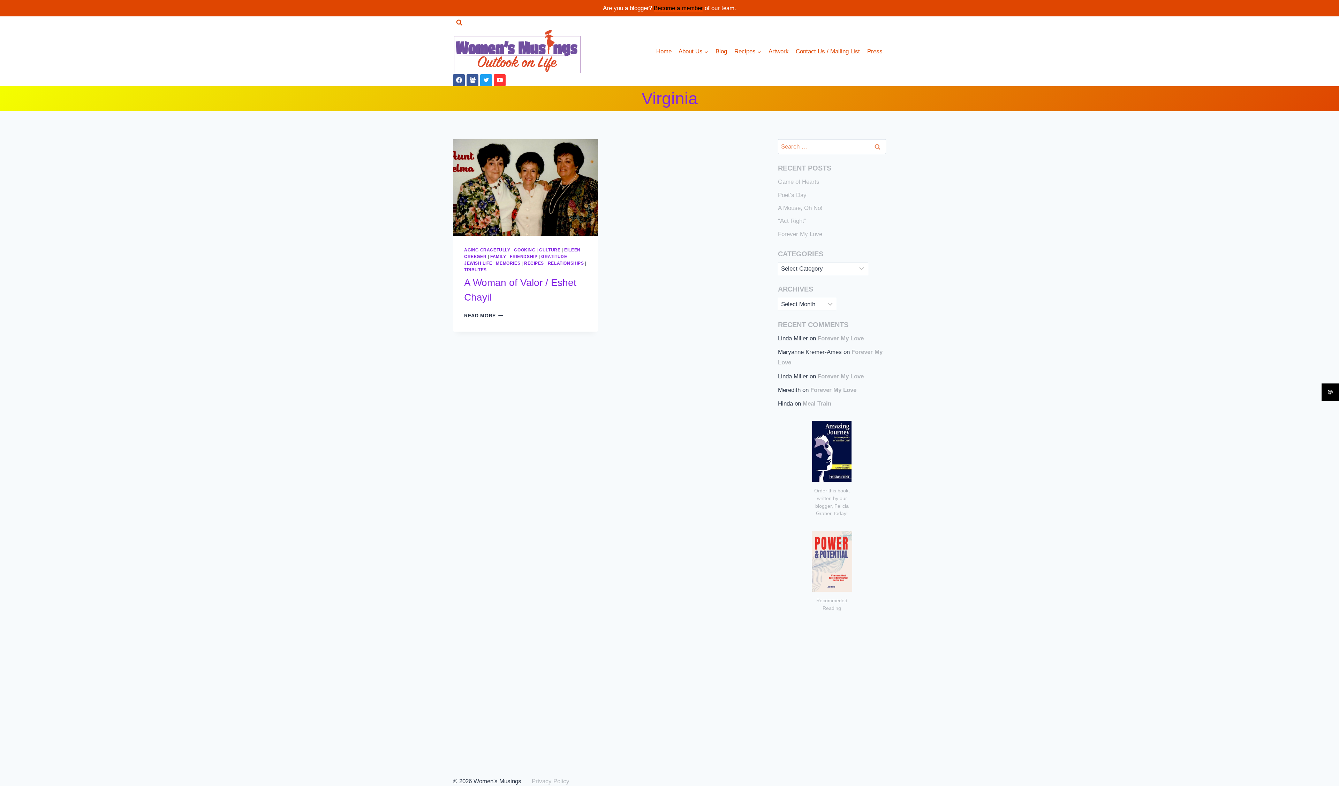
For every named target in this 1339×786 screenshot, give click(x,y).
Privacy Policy (550, 781)
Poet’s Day (792, 195)
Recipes (534, 263)
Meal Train (817, 403)
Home (664, 51)
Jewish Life (478, 263)
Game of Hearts (798, 182)
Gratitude (554, 256)
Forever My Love (800, 234)
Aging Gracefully (487, 250)
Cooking (524, 250)
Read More (483, 315)
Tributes (475, 269)
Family (498, 256)
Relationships (566, 263)
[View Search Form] (459, 22)
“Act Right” (792, 221)
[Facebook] (459, 80)
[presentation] (525, 187)
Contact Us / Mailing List (828, 51)
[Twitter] (486, 80)
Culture (549, 250)
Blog (721, 51)
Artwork (779, 51)
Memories (508, 263)
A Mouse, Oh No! (800, 208)
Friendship (523, 256)
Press (875, 51)
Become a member (678, 8)
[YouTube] (500, 80)
